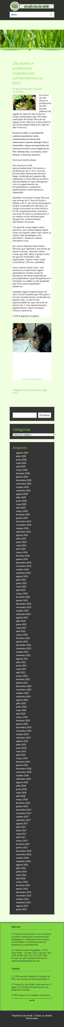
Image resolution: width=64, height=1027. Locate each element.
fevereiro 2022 (23, 638)
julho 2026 (21, 456)
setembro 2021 (23, 655)
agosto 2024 (22, 535)
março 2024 (22, 552)
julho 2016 (21, 868)
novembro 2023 (23, 566)
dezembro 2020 (23, 686)
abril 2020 (20, 713)
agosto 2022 (22, 617)
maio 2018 (21, 792)
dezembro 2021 (23, 645)
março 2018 (22, 799)
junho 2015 (21, 909)
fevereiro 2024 (23, 555)
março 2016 (22, 882)
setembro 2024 (23, 531)
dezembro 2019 (23, 727)
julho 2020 (21, 703)
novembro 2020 (23, 689)
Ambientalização (32, 390)
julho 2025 (21, 497)
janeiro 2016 (22, 888)
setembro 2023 (23, 573)
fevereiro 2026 (23, 473)
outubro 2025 (22, 487)
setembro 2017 (23, 820)
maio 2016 (21, 875)
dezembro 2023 (23, 562)
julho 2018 (21, 785)
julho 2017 (21, 827)
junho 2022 (21, 624)
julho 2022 (21, 621)
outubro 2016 (22, 858)
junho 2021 (21, 665)
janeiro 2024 (22, 559)
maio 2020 (21, 710)
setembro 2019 (23, 737)
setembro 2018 (23, 779)
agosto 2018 (22, 782)
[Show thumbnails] (32, 379)
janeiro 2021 (22, 682)
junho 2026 (21, 459)
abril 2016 (20, 878)
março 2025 (22, 511)
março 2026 (22, 470)
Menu (14, 14)
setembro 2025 (23, 490)
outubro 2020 (22, 693)
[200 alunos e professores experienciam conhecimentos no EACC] (32, 337)
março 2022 (22, 634)
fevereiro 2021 (23, 679)
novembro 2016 (23, 854)
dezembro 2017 (23, 809)
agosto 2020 (22, 700)
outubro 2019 (22, 734)
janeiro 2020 (22, 724)
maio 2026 (21, 463)
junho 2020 (21, 707)
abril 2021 (20, 672)
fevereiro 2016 (23, 885)
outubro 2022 (22, 610)
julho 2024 (21, 538)
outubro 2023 (22, 569)
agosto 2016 (22, 864)
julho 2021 (21, 662)
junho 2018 (21, 789)
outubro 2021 (22, 652)
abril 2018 (20, 796)
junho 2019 (21, 748)
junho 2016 (21, 871)
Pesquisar (17, 411)
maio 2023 (21, 586)
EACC (16, 392)
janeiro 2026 (22, 477)
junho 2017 (21, 830)
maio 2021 (21, 669)
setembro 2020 (23, 696)
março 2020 (22, 717)
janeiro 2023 (22, 600)
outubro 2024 (22, 528)
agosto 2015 (22, 906)
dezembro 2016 (23, 851)
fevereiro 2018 (23, 803)
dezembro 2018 (23, 768)
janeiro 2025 (22, 518)
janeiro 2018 (22, 806)
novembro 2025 (23, 483)
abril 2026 (20, 466)
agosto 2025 (22, 494)
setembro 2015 (23, 902)
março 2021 (22, 676)
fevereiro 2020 (23, 720)
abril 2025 (20, 507)
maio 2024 (21, 545)
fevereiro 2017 (23, 844)
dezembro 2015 (23, 892)
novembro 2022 (23, 607)
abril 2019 (20, 755)
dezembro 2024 (23, 521)
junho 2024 (21, 542)
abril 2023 (20, 590)
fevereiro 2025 (23, 514)
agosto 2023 (22, 576)
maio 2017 (21, 834)
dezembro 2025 (23, 480)
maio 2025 (21, 504)
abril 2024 (20, 549)
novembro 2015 (23, 895)
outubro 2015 (22, 899)
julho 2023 (21, 579)
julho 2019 (21, 744)
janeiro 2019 (22, 765)
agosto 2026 (22, 452)
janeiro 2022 (22, 641)
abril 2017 (20, 837)
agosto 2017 (22, 823)
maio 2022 (21, 628)
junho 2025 (21, 501)
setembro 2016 (23, 861)
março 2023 (22, 593)
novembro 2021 (23, 648)
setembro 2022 (23, 614)
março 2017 (22, 840)
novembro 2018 (23, 772)
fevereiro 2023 (23, 597)
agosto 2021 (22, 658)
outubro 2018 (22, 775)
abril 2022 (20, 631)
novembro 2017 (23, 813)
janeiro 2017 (22, 847)
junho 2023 (21, 583)
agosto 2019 (22, 741)
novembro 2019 (23, 731)
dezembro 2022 (23, 604)
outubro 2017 (22, 816)
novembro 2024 (23, 525)
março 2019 (22, 758)
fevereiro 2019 (23, 761)
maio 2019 (21, 751)
